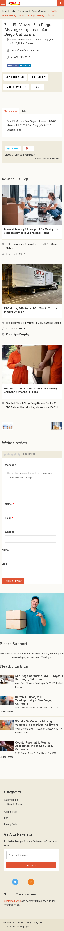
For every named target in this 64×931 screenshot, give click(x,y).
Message (10, 465)
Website (10, 531)
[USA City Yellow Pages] (32, 3)
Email (9, 517)
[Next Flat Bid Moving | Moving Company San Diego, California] (48, 424)
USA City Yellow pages (19, 927)
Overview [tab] (10, 111)
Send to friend (15, 77)
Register (38, 922)
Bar (6, 818)
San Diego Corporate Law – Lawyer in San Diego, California (39, 677)
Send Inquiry (38, 77)
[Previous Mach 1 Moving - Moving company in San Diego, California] (15, 424)
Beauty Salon (11, 824)
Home (4, 11)
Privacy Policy (8, 922)
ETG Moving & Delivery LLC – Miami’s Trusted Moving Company (30, 310)
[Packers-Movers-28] (32, 613)
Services (24, 11)
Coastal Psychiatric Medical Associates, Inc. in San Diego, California (34, 746)
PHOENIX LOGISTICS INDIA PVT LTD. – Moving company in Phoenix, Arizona (31, 390)
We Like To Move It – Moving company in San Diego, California (36, 723)
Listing (13, 11)
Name (9, 503)
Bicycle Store (14, 804)
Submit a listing (12, 901)
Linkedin (26, 66)
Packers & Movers (39, 11)
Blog (29, 922)
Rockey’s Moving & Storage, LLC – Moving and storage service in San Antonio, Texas (31, 231)
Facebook (13, 66)
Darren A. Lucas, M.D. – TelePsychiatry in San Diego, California (33, 700)
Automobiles (11, 799)
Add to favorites (16, 87)
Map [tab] (25, 111)
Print (37, 87)
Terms (20, 922)
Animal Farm (10, 811)
